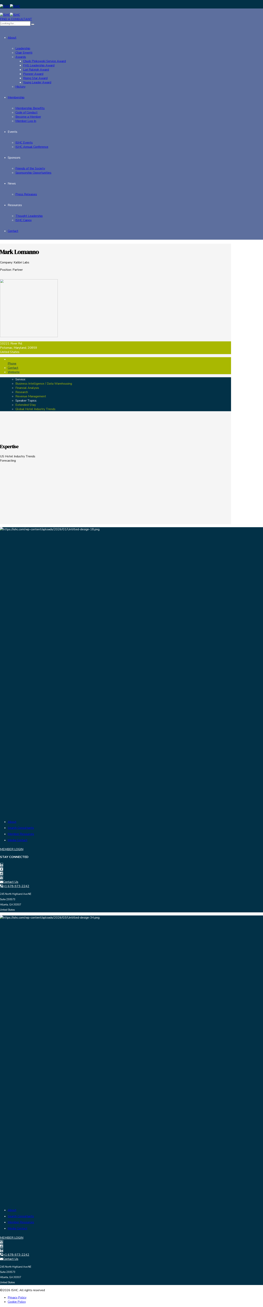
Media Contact (17, 840)
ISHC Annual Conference (31, 147)
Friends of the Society (30, 168)
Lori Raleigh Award (36, 70)
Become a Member (28, 117)
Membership (16, 97)
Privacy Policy (17, 1297)
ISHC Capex (23, 220)
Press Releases (26, 194)
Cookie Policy (17, 1302)
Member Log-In (25, 121)
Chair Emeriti (23, 53)
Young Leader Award (37, 82)
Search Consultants (21, 828)
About (12, 38)
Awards (20, 57)
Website (14, 372)
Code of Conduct (26, 112)
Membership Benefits (30, 108)
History (20, 87)
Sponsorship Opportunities (33, 173)
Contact (13, 231)
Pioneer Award (33, 74)
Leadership (22, 48)
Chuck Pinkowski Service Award (44, 61)
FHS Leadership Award (38, 65)
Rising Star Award (35, 78)
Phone (12, 363)
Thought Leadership (29, 216)
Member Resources (21, 834)
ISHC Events (24, 142)
